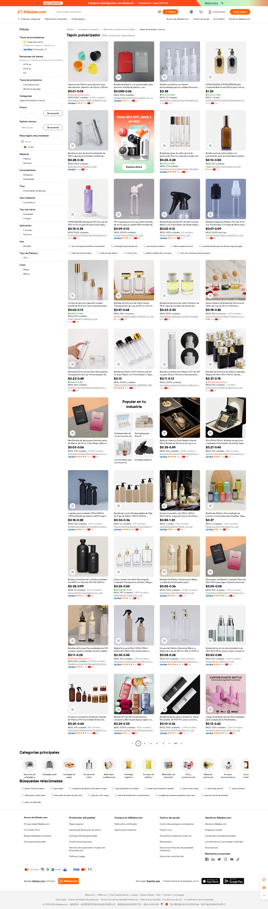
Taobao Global (147, 895)
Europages (179, 895)
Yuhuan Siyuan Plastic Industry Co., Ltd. (224, 235)
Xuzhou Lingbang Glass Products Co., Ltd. (134, 316)
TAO (158, 895)
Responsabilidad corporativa (37, 836)
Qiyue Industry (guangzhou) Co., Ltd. (85, 593)
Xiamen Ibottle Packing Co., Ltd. (175, 235)
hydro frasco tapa (190, 788)
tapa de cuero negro (100, 795)
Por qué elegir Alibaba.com (36, 824)
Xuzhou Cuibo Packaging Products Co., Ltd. (88, 387)
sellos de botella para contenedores (133, 795)
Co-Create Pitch (32, 830)
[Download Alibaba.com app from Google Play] (233, 881)
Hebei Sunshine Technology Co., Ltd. (223, 166)
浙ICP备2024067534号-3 (213, 904)
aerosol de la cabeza (156, 246)
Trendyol (167, 895)
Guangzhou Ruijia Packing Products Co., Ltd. (88, 454)
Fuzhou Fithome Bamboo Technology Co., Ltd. (134, 526)
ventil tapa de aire (215, 788)
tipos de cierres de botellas (216, 795)
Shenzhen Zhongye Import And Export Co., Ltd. (180, 454)
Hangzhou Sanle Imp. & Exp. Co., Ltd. (223, 730)
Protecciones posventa (80, 841)
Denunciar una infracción (172, 856)
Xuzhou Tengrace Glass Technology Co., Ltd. (226, 454)
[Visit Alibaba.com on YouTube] (232, 859)
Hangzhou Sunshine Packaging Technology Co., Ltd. (88, 664)
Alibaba (70, 29)
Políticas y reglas (77, 856)
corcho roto (132, 253)
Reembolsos (166, 841)
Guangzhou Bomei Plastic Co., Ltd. (176, 526)
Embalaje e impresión (88, 29)
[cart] (201, 12)
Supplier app (153, 881)
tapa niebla (58, 788)
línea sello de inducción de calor (68, 795)
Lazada (134, 895)
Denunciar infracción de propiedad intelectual (176, 849)
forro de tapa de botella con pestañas (88, 246)
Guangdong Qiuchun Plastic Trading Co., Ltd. (180, 385)
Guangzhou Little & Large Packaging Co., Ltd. (180, 100)
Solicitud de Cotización (125, 830)
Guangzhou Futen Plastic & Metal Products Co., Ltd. (88, 100)
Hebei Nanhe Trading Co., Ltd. (128, 595)
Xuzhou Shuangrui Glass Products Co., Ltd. (226, 316)
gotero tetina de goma (34, 788)
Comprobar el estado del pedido (220, 836)
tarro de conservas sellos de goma (195, 253)
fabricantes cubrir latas (35, 795)
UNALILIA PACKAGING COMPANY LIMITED (134, 385)
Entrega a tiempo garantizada (83, 836)
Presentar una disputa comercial (175, 836)
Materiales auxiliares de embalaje (119, 29)
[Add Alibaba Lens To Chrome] (68, 881)
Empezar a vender (213, 830)
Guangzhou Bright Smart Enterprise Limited (134, 730)
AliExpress (90, 895)
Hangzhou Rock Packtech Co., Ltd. (222, 526)
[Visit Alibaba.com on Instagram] (225, 859)
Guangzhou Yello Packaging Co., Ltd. (177, 593)
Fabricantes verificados (125, 824)
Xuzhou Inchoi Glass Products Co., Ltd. (224, 387)
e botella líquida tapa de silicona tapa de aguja (222, 246)
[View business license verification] (162, 904)
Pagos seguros (76, 824)
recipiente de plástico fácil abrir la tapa (89, 788)
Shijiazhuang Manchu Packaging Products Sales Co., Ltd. (88, 526)
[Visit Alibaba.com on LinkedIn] (213, 859)
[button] (159, 12)
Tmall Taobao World (118, 895)
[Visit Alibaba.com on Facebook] (207, 859)
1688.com (102, 895)
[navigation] (41, 386)
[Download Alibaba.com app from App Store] (210, 881)
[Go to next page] (182, 743)
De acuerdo (53, 113)
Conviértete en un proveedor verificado (224, 841)
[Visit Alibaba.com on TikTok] (238, 859)
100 (175, 743)
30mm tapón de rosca (183, 246)
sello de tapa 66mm (109, 253)
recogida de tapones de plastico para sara (176, 795)
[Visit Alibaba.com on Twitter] (219, 859)
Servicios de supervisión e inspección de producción (87, 849)
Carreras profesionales (35, 841)
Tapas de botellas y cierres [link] (152, 29)
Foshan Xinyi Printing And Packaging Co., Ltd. (226, 100)
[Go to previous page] (132, 743)
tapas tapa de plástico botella (161, 788)
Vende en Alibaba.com (215, 824)
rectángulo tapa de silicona (126, 246)
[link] (264, 879)
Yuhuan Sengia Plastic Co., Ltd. (128, 235)
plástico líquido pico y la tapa (158, 253)
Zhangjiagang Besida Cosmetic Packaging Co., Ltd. (180, 316)
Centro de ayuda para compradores (177, 824)
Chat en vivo (166, 830)
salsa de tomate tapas (81, 253)
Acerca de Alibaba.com (35, 817)
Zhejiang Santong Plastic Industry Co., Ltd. (134, 98)
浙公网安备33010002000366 (184, 904)
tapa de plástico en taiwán (127, 788)
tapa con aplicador (33, 802)
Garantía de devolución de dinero (85, 830)
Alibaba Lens (38, 881)
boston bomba (238, 788)
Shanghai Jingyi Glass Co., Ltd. (82, 166)
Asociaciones (211, 847)
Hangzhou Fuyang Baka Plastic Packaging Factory (180, 169)
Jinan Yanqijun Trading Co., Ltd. (83, 319)
